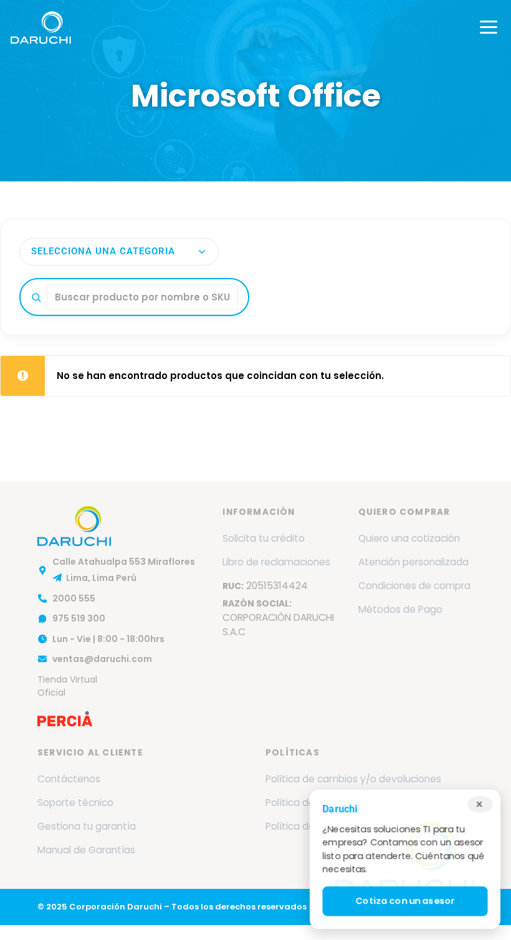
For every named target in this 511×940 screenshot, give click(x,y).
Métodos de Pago (400, 609)
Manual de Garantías (86, 849)
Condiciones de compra (414, 585)
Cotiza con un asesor (405, 901)
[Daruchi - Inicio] (41, 27)
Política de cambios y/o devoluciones (353, 778)
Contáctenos (68, 778)
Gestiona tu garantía (86, 826)
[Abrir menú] (488, 27)
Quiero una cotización (409, 538)
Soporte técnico (75, 802)
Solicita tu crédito (263, 538)
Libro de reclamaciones (276, 561)
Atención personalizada (413, 561)
